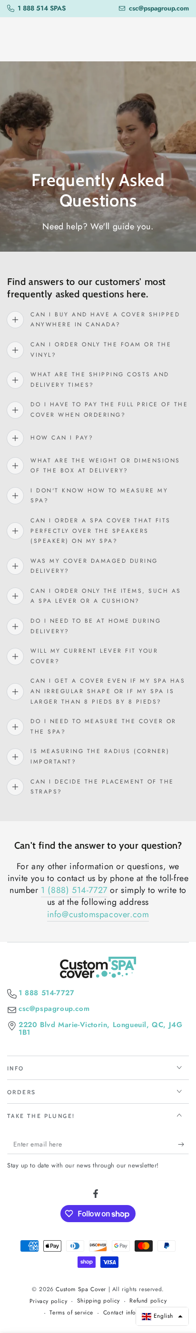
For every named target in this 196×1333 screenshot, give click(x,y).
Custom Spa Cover (81, 1289)
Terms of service (71, 1313)
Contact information (129, 1313)
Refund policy (148, 1301)
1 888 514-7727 (46, 993)
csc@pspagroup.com (54, 1009)
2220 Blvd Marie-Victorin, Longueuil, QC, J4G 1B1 (100, 1029)
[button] (162, 1316)
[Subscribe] (183, 1144)
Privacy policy (48, 1301)
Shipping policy (98, 1301)
